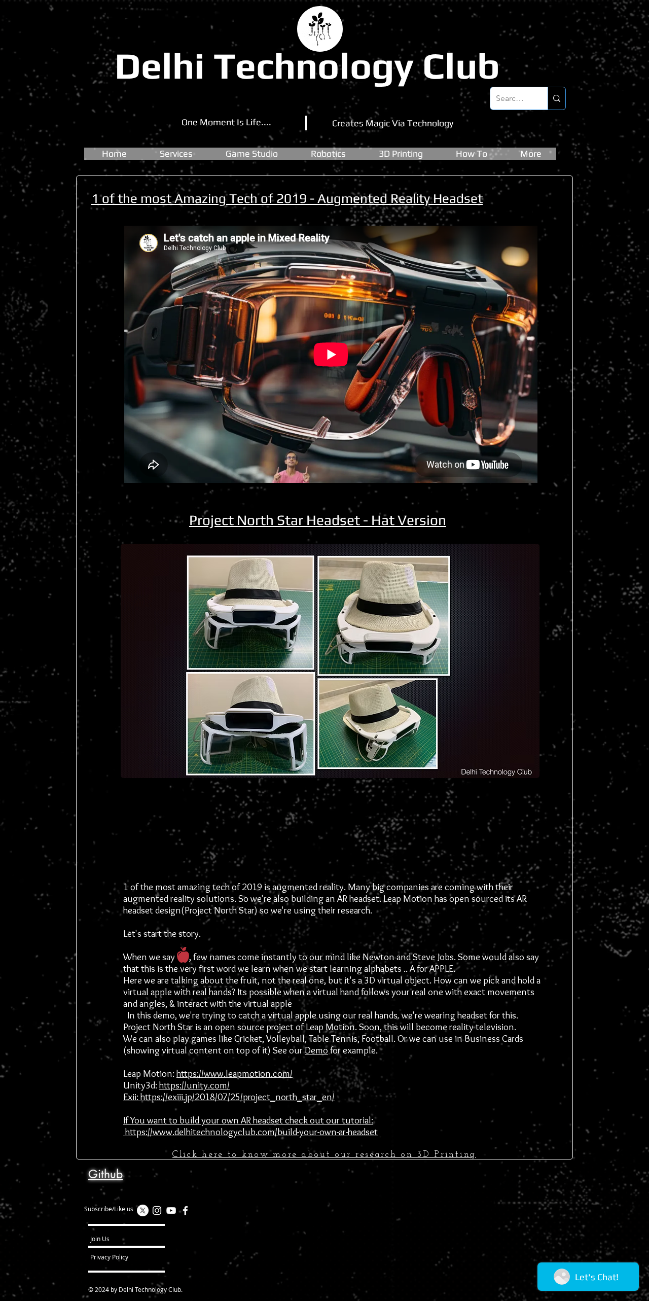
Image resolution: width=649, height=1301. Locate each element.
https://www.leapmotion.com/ (234, 1073)
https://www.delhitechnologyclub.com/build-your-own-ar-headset (250, 1132)
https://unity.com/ (194, 1085)
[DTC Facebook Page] (185, 1210)
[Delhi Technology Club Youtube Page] (171, 1210)
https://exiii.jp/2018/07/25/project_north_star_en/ (237, 1097)
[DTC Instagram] (157, 1210)
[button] (251, 154)
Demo (316, 1050)
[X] (143, 1210)
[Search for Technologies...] (556, 98)
